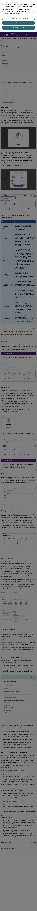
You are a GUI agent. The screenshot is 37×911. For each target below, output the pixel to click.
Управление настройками (18, 18)
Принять (18, 23)
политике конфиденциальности (22, 2)
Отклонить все (18, 27)
